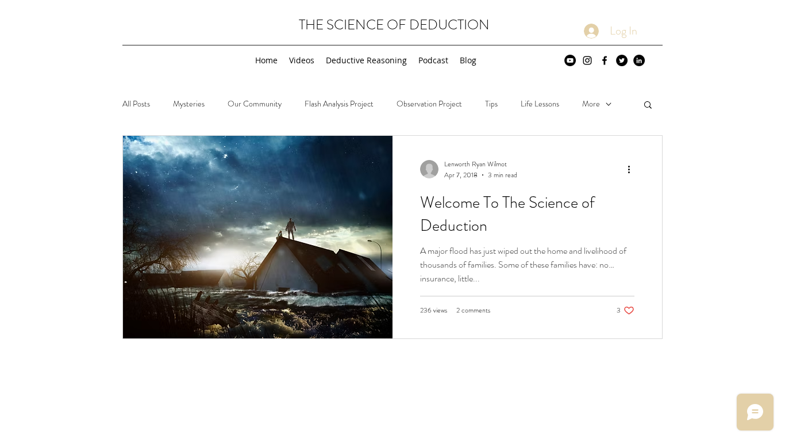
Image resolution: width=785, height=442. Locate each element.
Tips (491, 103)
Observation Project (429, 103)
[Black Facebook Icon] (604, 60)
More (591, 103)
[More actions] (633, 169)
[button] (647, 106)
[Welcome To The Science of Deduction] (257, 237)
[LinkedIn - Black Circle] (639, 60)
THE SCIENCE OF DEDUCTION (394, 25)
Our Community (255, 103)
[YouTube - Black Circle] (570, 60)
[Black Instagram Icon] (587, 60)
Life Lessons (540, 103)
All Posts (136, 103)
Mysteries (189, 103)
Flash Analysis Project (339, 103)
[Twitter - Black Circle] (622, 60)
